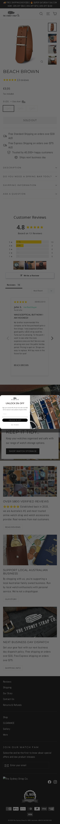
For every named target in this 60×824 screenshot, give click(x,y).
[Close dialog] (58, 397)
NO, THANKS (15, 425)
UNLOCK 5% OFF (15, 420)
